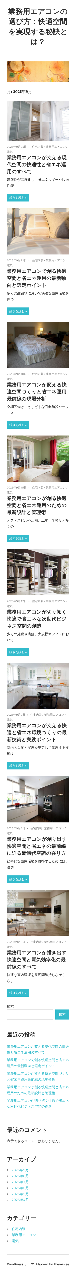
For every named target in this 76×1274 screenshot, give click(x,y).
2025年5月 (20, 1194)
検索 (10, 1006)
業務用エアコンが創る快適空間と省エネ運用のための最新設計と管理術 (37, 505)
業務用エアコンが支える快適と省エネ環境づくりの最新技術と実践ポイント (37, 732)
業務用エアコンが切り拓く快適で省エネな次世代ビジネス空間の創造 (37, 619)
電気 (10, 152)
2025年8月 (20, 1175)
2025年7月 (20, 1181)
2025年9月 (20, 1170)
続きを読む (17, 197)
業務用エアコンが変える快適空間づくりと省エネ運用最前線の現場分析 (37, 392)
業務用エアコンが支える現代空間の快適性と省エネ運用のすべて (37, 164)
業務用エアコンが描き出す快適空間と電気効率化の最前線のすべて (37, 959)
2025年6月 (20, 1188)
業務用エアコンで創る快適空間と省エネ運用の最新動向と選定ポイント (36, 278)
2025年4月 (20, 1199)
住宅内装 (37, 146)
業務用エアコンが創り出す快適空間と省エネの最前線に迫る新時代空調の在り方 (37, 846)
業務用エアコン (56, 146)
